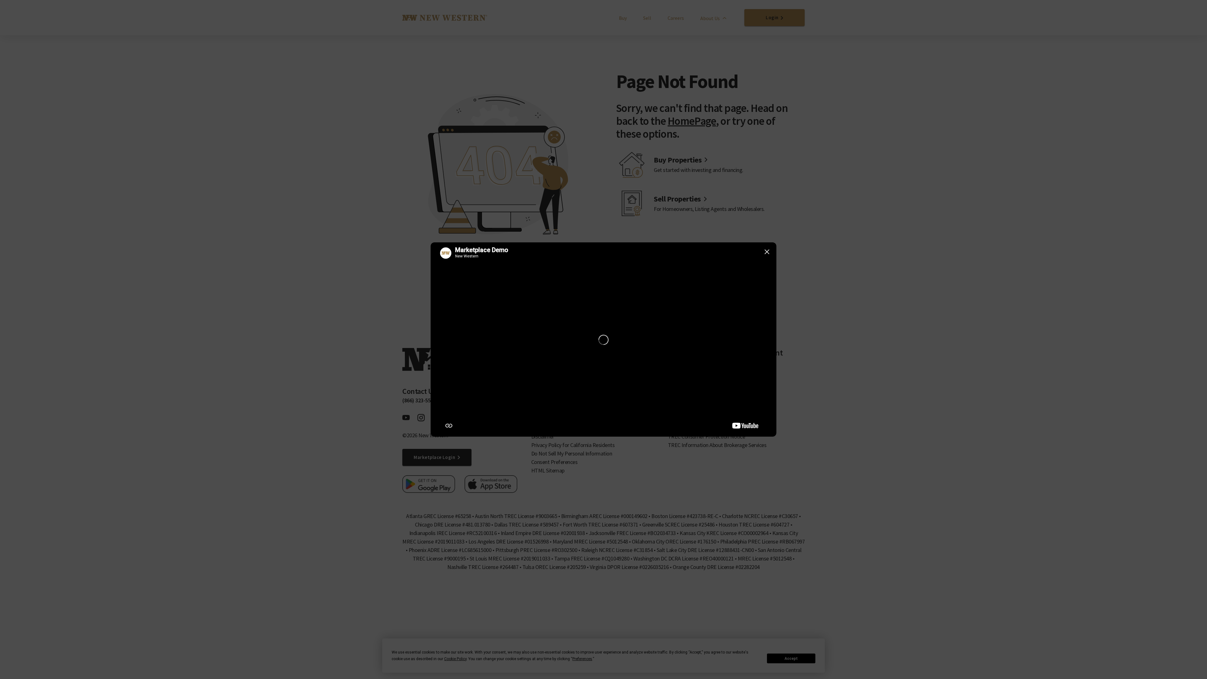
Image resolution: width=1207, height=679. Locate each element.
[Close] (767, 251)
